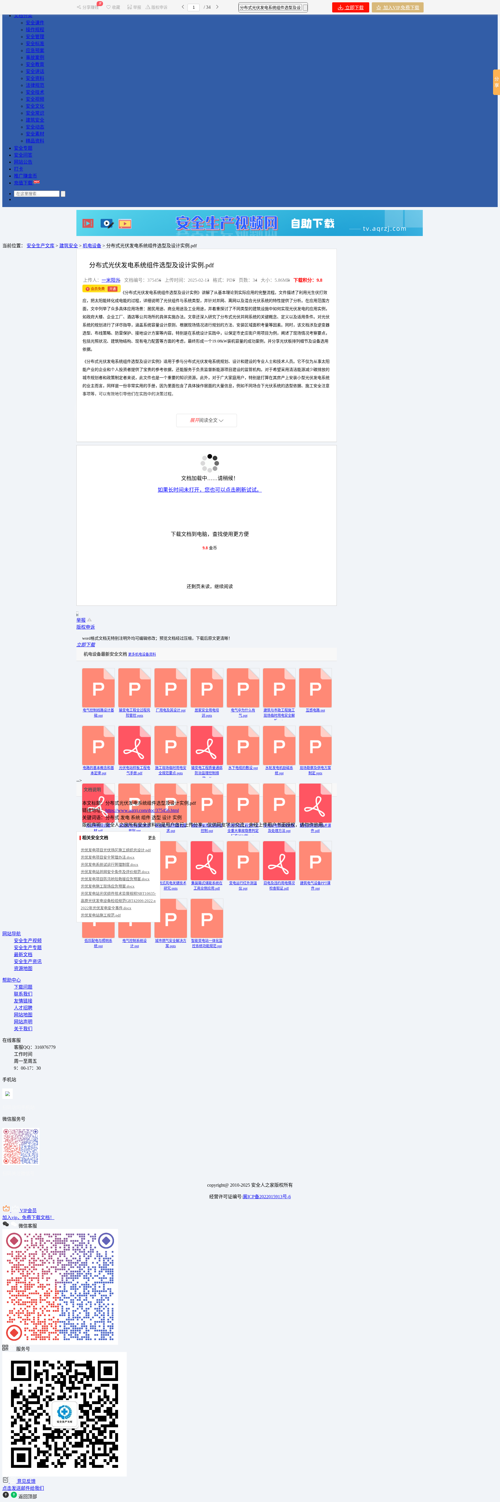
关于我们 (23, 1028)
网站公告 (23, 162)
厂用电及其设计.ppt (170, 710)
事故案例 (35, 57)
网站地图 (23, 1014)
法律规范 (35, 85)
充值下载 (24, 182)
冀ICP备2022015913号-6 (267, 1196)
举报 (137, 7)
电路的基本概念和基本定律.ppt (98, 770)
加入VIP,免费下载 (400, 7)
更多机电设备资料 (142, 654)
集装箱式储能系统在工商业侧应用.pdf (207, 885)
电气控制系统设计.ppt (134, 943)
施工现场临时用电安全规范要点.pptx (170, 770)
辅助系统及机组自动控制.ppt (207, 828)
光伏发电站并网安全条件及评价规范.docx (115, 872)
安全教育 (35, 64)
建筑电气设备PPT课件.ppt (315, 885)
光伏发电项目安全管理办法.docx (108, 857)
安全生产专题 (28, 947)
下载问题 (23, 987)
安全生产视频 (28, 940)
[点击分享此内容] (496, 82)
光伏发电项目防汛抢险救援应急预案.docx (115, 879)
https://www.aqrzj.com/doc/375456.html (142, 810)
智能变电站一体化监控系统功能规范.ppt (207, 943)
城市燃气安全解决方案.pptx (170, 943)
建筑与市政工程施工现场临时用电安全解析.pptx (279, 715)
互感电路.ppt (315, 710)
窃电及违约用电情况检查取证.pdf (279, 885)
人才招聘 (23, 1007)
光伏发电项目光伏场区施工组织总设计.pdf (116, 850)
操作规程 (35, 29)
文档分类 (23, 15)
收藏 (116, 7)
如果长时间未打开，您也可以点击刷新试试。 (210, 490)
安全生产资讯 (28, 961)
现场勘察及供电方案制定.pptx (315, 770)
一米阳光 (111, 280)
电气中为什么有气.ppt (243, 713)
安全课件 (35, 22)
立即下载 (354, 7)
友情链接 (23, 1000)
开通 (112, 289)
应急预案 (35, 50)
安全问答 (23, 155)
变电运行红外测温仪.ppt (243, 885)
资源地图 (23, 968)
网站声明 (23, 1021)
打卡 (18, 169)
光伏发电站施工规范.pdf (101, 915)
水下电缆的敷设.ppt (243, 768)
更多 (152, 837)
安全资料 (35, 78)
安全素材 (35, 133)
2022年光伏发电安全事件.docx (106, 908)
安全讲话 (35, 71)
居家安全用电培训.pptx (207, 713)
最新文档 (23, 954)
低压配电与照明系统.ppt (98, 943)
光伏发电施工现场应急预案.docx (108, 886)
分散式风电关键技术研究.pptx (170, 885)
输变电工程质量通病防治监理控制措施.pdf (207, 773)
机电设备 (92, 245)
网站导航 (11, 933)
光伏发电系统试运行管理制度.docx (109, 864)
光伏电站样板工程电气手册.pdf (134, 770)
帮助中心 (11, 980)
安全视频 (35, 99)
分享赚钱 (91, 7)
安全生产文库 (40, 245)
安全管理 (35, 36)
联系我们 (23, 993)
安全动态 (35, 127)
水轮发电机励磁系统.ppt (279, 770)
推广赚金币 (25, 175)
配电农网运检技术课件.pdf (315, 828)
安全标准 (35, 43)
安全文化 (35, 106)
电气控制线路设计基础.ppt (98, 713)
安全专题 (23, 148)
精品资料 (35, 140)
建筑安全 (35, 120)
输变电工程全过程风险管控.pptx (134, 713)
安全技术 (35, 92)
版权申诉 (159, 7)
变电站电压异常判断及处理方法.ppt (279, 828)
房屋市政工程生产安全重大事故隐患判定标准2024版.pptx (243, 831)
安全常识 (35, 113)
